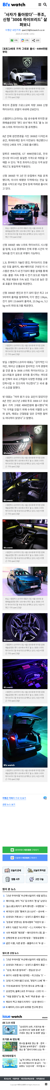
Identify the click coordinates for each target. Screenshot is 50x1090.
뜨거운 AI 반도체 (10, 1039)
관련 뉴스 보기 (8, 804)
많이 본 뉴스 (9, 889)
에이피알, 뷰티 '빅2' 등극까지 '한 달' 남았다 (26, 900)
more (45, 1017)
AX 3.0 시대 (8, 1022)
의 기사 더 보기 (14, 797)
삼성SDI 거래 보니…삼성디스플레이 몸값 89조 (28, 916)
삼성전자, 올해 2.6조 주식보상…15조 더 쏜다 (27, 991)
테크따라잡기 (9, 1055)
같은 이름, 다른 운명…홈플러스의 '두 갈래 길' (27, 943)
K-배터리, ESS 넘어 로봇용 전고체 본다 (24, 1007)
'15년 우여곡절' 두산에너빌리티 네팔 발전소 (26, 895)
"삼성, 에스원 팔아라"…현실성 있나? (23, 970)
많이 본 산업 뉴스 (10, 953)
